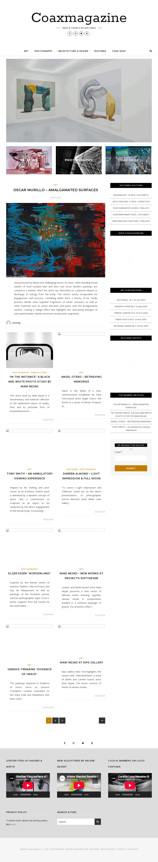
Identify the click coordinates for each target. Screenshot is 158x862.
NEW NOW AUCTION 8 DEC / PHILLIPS (131, 221)
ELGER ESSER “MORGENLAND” (29, 573)
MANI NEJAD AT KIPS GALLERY (81, 662)
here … (14, 824)
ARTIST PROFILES (108, 849)
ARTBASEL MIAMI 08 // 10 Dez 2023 (131, 326)
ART (26, 50)
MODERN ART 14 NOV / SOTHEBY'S (131, 195)
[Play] (10, 794)
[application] (28, 785)
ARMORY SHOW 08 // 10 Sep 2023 (131, 306)
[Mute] (40, 794)
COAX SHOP (119, 50)
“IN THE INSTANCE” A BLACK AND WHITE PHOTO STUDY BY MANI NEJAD (29, 381)
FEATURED (100, 50)
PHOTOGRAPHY (43, 50)
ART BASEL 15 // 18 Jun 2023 (131, 300)
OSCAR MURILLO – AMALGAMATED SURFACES (55, 190)
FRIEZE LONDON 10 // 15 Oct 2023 (131, 313)
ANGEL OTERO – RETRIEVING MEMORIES (131, 421)
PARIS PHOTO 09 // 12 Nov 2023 (131, 319)
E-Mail (118, 452)
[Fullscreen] (45, 794)
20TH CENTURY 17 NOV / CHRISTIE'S (131, 201)
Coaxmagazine (79, 18)
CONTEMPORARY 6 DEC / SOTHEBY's (131, 214)
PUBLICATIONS (39, 372)
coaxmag (16, 322)
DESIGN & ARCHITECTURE (77, 849)
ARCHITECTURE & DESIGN (73, 50)
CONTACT (121, 849)
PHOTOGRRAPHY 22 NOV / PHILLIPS (131, 208)
